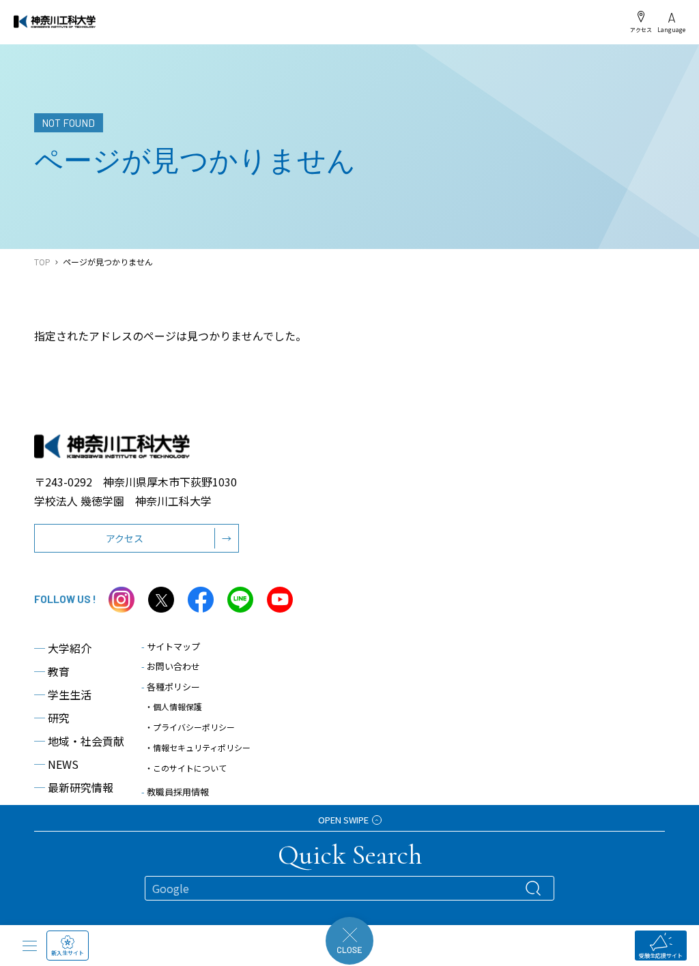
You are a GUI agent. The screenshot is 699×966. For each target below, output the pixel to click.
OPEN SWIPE (343, 819)
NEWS (56, 764)
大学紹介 (62, 648)
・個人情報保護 (173, 706)
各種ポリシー (170, 686)
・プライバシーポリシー (190, 727)
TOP (42, 261)
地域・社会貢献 (79, 741)
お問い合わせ (170, 666)
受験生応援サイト (661, 955)
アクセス (641, 29)
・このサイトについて (186, 768)
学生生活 (62, 694)
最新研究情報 (73, 787)
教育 (52, 671)
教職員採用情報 (175, 791)
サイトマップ (170, 646)
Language (671, 29)
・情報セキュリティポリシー (198, 747)
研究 (52, 717)
